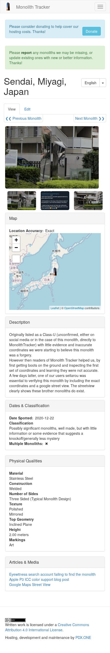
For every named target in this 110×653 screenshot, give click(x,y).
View (14, 110)
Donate (91, 31)
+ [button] (16, 240)
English (90, 82)
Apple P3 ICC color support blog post (39, 579)
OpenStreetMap (74, 308)
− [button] (16, 247)
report (26, 52)
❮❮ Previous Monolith (23, 118)
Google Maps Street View (29, 584)
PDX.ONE (83, 637)
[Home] (8, 6)
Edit (27, 109)
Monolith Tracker (33, 6)
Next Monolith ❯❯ (90, 118)
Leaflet (55, 308)
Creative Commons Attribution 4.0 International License (47, 627)
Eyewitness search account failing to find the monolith (52, 574)
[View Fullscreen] (16, 259)
